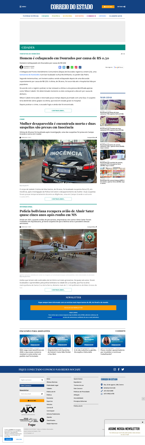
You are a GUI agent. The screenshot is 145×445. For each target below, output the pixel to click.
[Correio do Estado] (113, 379)
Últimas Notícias (31, 16)
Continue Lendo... (58, 199)
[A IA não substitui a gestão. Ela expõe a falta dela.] (85, 341)
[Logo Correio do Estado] (71, 7)
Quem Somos (78, 379)
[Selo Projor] (32, 422)
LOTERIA (105, 111)
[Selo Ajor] (32, 410)
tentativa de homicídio (30, 75)
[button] (92, 137)
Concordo (8, 439)
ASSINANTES (121, 331)
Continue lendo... (58, 111)
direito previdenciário (29, 348)
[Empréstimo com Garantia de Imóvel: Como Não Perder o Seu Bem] (59, 341)
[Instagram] (76, 67)
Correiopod (50, 411)
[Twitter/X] (68, 67)
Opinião (102, 16)
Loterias (104, 161)
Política (56, 16)
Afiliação (76, 395)
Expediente (77, 382)
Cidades (45, 16)
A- (124, 54)
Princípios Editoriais (80, 401)
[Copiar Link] (80, 67)
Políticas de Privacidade (82, 391)
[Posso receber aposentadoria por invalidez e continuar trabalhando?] (113, 341)
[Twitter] (122, 369)
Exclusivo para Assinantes (57, 348)
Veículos (49, 404)
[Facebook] (60, 67)
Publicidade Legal (52, 385)
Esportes (79, 16)
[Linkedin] (64, 67)
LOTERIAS (104, 143)
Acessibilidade (78, 398)
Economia (67, 16)
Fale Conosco (78, 388)
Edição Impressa (52, 423)
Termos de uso (79, 385)
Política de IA (51, 391)
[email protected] (57, 317)
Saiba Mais (19, 439)
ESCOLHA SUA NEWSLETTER (73, 308)
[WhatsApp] (72, 67)
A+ (122, 54)
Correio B (91, 16)
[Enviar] (42, 394)
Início (48, 379)
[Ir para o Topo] (143, 398)
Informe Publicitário (53, 414)
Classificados (115, 16)
